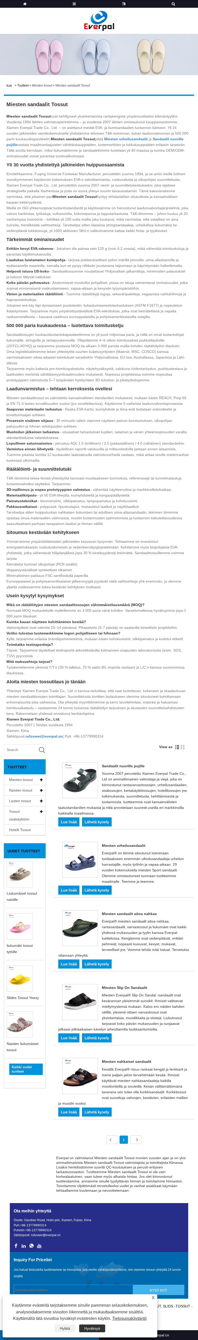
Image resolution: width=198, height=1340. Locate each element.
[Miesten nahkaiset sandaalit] (80, 1077)
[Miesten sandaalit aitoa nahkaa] (80, 929)
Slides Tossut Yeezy (23, 998)
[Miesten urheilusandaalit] (80, 861)
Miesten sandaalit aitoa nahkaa (129, 914)
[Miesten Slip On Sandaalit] (80, 1003)
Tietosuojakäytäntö (129, 1318)
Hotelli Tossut (20, 830)
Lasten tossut (20, 801)
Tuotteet (23, 85)
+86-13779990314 (33, 1225)
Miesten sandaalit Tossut (72, 85)
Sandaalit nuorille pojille (123, 766)
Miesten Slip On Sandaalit (124, 988)
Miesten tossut (42, 85)
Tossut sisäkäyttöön (19, 815)
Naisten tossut (20, 790)
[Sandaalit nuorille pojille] (80, 781)
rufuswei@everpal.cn (46, 1235)
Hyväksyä (92, 1328)
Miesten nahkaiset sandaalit (126, 1061)
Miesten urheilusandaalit (123, 845)
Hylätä (65, 1328)
